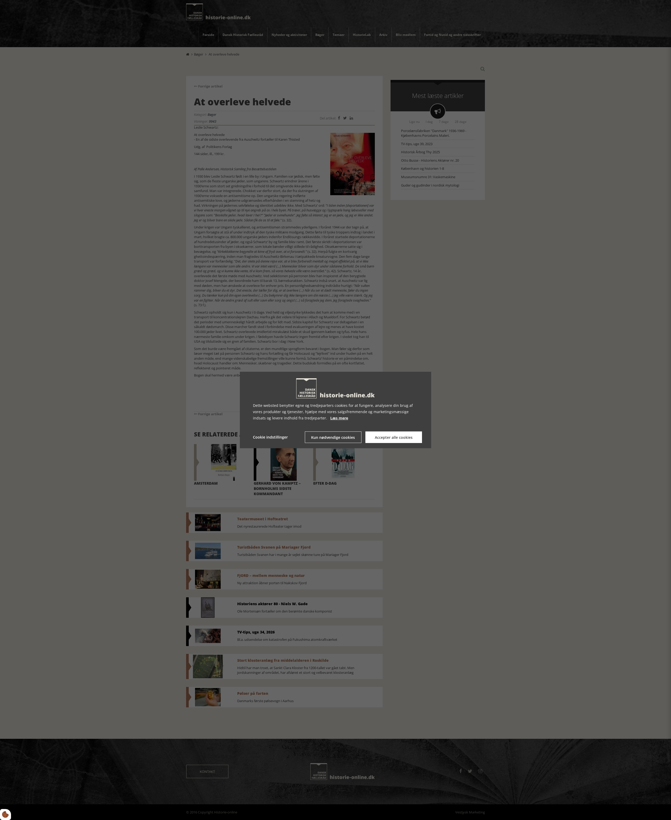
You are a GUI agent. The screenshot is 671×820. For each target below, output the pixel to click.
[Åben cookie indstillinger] (5, 814)
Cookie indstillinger (270, 437)
